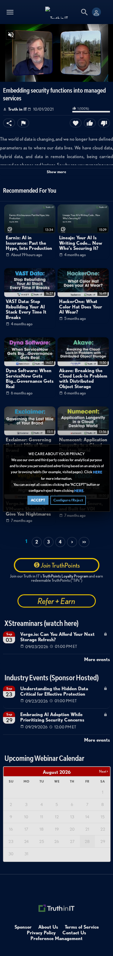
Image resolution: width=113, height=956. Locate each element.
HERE (97, 472)
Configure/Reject (68, 500)
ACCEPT (38, 500)
